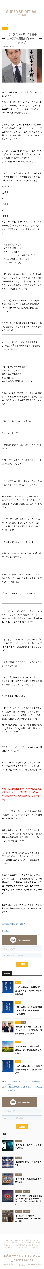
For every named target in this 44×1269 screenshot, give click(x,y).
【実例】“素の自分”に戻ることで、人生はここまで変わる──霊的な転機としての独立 (28, 1030)
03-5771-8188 (23, 1260)
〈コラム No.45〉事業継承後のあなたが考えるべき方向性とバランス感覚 (28, 1010)
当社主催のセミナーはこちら (15, 924)
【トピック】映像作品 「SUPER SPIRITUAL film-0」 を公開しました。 (28, 1218)
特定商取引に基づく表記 (23, 1245)
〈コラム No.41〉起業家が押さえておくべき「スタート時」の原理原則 (28, 990)
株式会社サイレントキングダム (22, 1255)
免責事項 (14, 1242)
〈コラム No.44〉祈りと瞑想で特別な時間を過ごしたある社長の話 (28, 1069)
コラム (6, 931)
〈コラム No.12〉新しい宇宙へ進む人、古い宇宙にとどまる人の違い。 (28, 1049)
